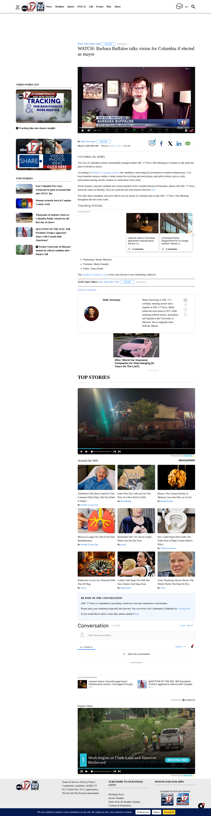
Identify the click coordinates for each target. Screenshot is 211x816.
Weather (59, 6)
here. (154, 189)
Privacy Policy (87, 782)
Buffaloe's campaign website (105, 172)
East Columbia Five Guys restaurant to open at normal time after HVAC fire (53, 190)
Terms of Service (70, 782)
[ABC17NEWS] (32, 7)
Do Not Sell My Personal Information (80, 793)
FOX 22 (81, 6)
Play (109, 6)
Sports (70, 6)
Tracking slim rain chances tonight (37, 128)
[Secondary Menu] (20, 6)
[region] (136, 662)
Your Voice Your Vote (108, 282)
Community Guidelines (73, 785)
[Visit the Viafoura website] (188, 700)
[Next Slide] (193, 234)
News (49, 6)
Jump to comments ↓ (88, 289)
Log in (182, 625)
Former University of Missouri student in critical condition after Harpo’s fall (53, 250)
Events (99, 6)
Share (117, 6)
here (137, 614)
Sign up (190, 625)
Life (91, 6)
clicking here (184, 608)
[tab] (86, 647)
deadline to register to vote (95, 274)
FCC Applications (88, 789)
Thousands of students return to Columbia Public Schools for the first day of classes (52, 219)
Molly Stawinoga (88, 141)
